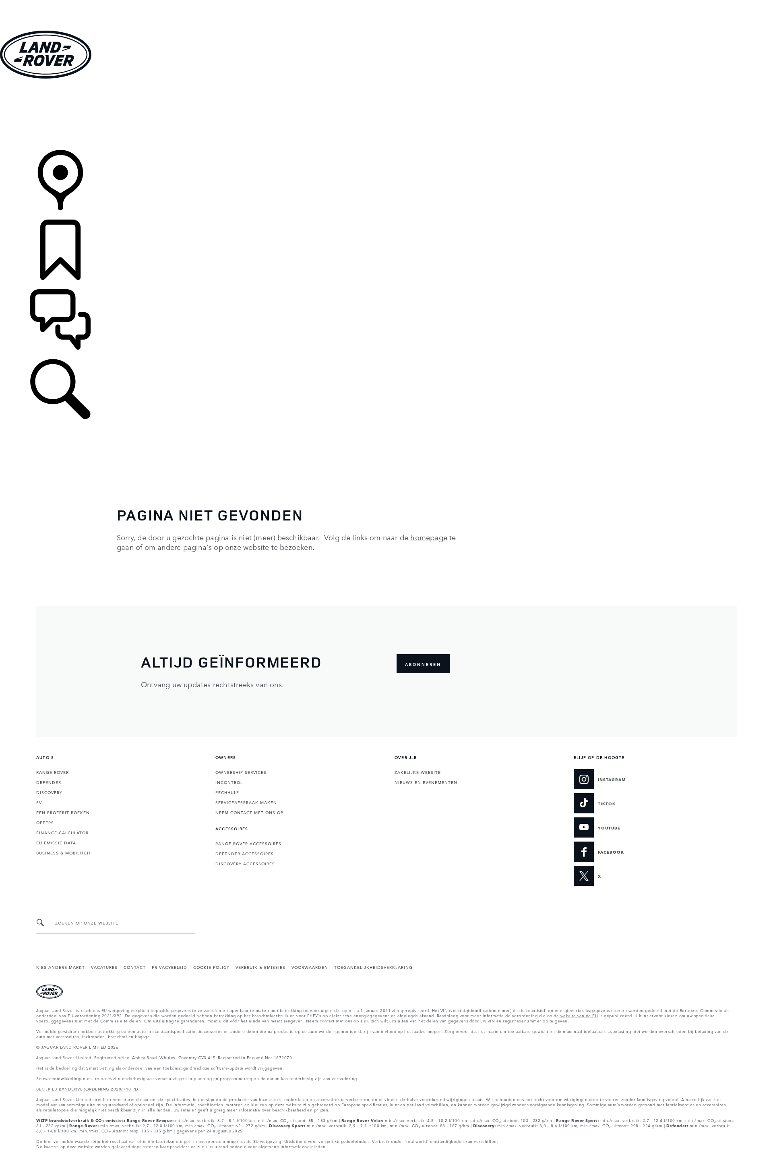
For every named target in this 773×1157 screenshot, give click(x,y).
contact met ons (336, 1020)
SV (39, 802)
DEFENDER (48, 782)
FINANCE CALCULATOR (62, 832)
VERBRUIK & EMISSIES (260, 967)
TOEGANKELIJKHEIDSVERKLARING (373, 967)
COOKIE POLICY (211, 967)
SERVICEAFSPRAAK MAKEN (246, 802)
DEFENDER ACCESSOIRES (244, 853)
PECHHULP (227, 792)
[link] (386, 115)
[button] (386, 4)
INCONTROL (229, 782)
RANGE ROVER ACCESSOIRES (248, 843)
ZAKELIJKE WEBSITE (418, 772)
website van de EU (579, 1015)
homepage (428, 537)
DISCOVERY (49, 792)
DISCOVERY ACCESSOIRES (245, 863)
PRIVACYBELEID (169, 967)
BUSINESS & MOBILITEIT (63, 852)
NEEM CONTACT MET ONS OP (249, 812)
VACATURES (104, 967)
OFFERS (45, 822)
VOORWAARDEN (309, 967)
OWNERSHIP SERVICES (241, 772)
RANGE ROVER (52, 772)
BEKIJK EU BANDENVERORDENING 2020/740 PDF (88, 1088)
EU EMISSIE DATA (56, 842)
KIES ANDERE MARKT (60, 967)
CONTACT (135, 967)
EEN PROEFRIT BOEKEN (63, 812)
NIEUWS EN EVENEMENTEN (426, 782)
